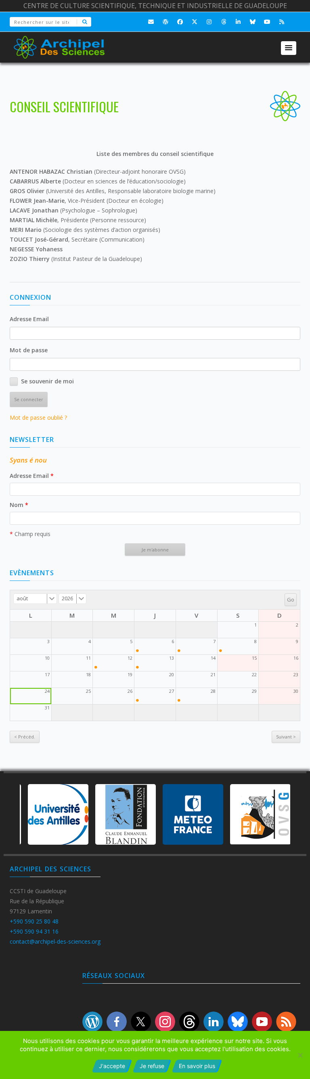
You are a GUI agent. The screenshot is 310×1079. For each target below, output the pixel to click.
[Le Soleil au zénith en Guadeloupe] (137, 650)
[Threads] (223, 22)
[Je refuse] (300, 1055)
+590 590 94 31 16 (34, 931)
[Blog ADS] (165, 22)
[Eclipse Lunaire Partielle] (137, 700)
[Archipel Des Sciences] (59, 42)
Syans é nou (28, 460)
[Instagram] (209, 22)
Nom (19, 505)
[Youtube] (267, 22)
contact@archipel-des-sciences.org (55, 941)
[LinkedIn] (238, 22)
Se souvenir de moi (47, 381)
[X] (194, 22)
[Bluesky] (252, 22)
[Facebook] (180, 22)
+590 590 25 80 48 (34, 921)
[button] (288, 48)
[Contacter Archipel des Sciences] (151, 22)
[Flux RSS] (281, 22)
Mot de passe (29, 350)
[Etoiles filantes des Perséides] (95, 667)
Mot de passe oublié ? (38, 417)
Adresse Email (29, 319)
